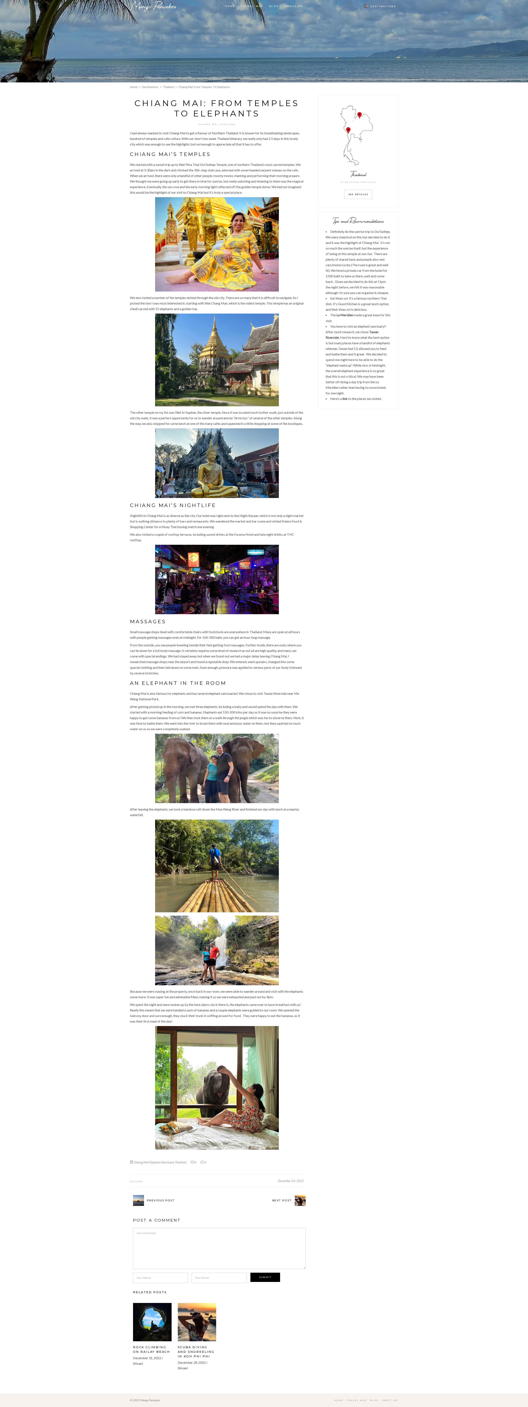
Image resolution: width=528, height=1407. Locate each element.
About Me (390, 1400)
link (345, 399)
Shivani (136, 1181)
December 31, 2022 (147, 1358)
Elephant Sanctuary (161, 1162)
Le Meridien (344, 315)
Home (134, 87)
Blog (374, 1400)
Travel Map (356, 1400)
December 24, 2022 (291, 1181)
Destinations (150, 87)
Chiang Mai (208, 124)
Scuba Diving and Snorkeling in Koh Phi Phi (196, 1351)
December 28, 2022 (192, 1362)
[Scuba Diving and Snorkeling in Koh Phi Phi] (197, 1322)
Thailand (168, 87)
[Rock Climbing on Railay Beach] (152, 1322)
